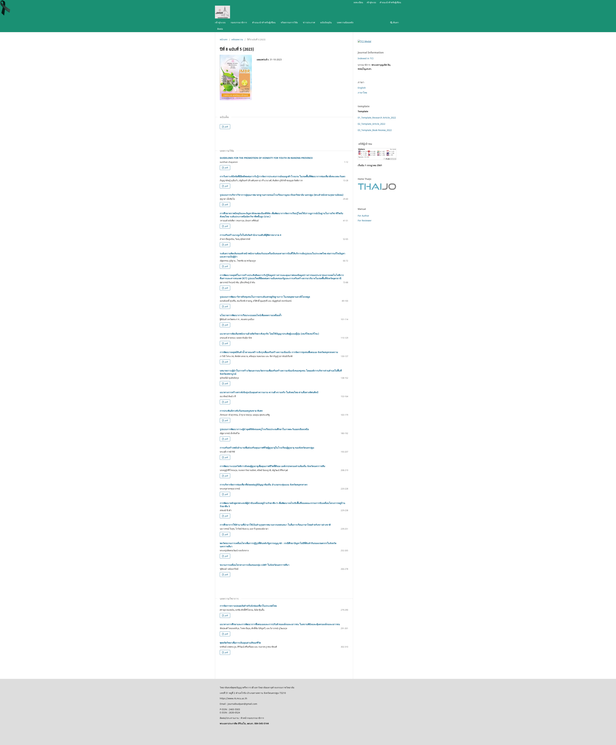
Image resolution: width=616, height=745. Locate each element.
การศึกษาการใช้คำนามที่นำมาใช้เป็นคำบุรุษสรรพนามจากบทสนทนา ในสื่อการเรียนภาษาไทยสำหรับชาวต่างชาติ (275, 524)
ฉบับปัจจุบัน (326, 22)
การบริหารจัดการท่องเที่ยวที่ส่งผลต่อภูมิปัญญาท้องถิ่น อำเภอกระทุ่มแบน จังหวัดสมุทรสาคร (264, 484)
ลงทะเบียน (358, 2)
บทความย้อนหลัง (345, 22)
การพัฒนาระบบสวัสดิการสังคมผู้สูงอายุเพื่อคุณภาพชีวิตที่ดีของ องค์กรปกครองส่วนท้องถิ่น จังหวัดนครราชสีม (272, 466)
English (362, 87)
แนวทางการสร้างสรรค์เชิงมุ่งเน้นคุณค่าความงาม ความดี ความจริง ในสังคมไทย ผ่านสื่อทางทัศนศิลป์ (269, 392)
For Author (363, 215)
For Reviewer (365, 220)
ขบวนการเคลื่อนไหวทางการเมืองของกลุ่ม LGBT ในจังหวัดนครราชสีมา (254, 564)
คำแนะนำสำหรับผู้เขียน (264, 22)
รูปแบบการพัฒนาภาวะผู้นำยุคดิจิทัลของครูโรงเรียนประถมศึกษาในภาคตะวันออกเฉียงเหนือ (264, 429)
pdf (226, 126)
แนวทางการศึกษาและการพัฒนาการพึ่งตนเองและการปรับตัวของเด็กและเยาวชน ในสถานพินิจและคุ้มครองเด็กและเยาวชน (280, 624)
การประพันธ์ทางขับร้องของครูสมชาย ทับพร (241, 410)
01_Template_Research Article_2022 (377, 117)
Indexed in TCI (365, 58)
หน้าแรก (223, 39)
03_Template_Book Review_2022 (375, 130)
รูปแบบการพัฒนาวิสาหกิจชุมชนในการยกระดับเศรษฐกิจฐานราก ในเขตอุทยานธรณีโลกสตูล (265, 296)
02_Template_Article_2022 (371, 123)
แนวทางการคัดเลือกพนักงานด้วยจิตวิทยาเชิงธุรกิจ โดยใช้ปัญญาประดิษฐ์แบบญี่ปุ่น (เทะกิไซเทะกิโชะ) (269, 333)
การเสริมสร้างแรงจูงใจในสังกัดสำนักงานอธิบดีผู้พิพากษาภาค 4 (250, 234)
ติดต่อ (220, 28)
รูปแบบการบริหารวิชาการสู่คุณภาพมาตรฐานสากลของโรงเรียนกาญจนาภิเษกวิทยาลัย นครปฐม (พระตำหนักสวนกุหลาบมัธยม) (281, 194)
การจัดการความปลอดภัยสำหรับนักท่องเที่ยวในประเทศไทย (248, 605)
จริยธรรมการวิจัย (289, 22)
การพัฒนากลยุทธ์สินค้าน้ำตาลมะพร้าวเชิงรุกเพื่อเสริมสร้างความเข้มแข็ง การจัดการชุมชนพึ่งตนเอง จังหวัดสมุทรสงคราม (279, 352)
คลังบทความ (237, 39)
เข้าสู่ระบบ (220, 22)
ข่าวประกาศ (309, 22)
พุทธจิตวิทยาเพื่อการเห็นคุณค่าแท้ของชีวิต (240, 642)
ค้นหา (395, 22)
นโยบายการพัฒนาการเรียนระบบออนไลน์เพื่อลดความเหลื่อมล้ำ (251, 315)
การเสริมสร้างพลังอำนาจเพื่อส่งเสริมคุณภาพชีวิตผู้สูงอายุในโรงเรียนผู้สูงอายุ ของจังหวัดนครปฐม (267, 447)
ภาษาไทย (362, 92)
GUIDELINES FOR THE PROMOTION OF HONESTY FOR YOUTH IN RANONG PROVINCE (266, 157)
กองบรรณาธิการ (239, 22)
